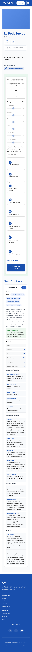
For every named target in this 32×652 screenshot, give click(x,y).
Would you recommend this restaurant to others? (15, 85)
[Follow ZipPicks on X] (16, 630)
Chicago (4, 598)
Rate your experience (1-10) (15, 102)
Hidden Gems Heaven (13, 301)
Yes (16, 90)
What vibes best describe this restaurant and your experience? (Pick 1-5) (15, 149)
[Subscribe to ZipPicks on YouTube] (22, 630)
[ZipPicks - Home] (8, 3)
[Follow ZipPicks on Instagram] (10, 630)
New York (4, 603)
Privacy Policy (22, 646)
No (16, 96)
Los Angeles (5, 601)
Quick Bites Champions (13, 298)
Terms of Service (10, 646)
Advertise (4, 616)
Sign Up (21, 3)
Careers (4, 619)
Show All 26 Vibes (12, 260)
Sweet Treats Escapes (17, 294)
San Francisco (6, 606)
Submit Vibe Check (16, 268)
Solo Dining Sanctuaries (13, 305)
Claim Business (6, 613)
